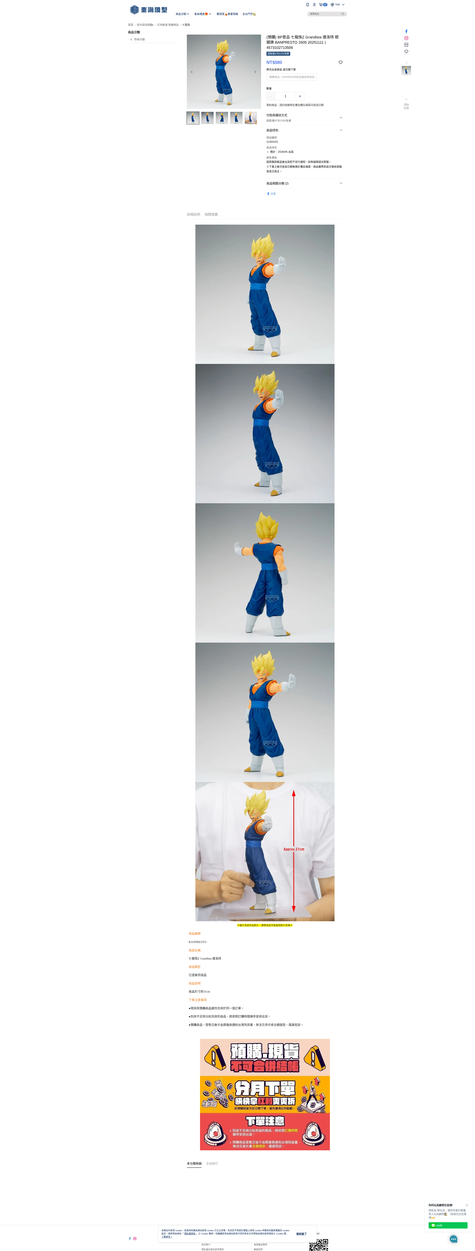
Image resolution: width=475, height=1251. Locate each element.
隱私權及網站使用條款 (213, 1249)
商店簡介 (206, 1244)
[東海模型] (148, 10)
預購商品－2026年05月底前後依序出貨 (292, 76)
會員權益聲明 (260, 1244)
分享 (273, 193)
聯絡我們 (258, 1249)
